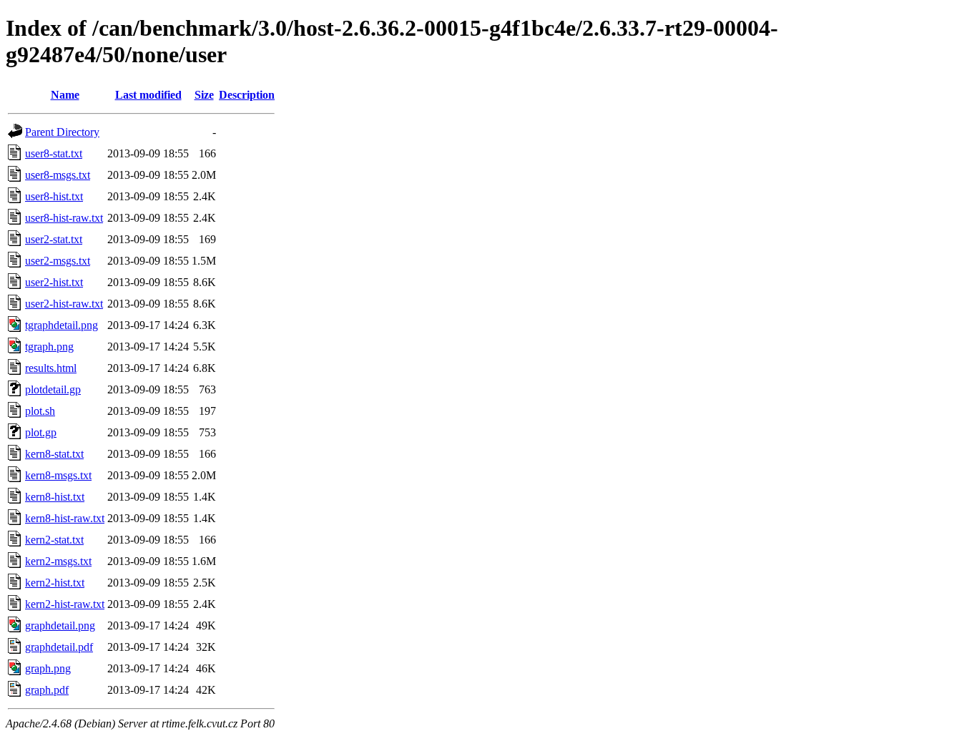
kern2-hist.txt (54, 582)
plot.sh (40, 411)
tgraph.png (49, 346)
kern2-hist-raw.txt (64, 604)
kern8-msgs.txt (58, 475)
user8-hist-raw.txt (64, 218)
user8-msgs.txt (57, 175)
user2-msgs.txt (57, 261)
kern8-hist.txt (54, 497)
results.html (51, 368)
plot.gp (41, 432)
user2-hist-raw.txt (64, 304)
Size (204, 95)
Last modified (148, 95)
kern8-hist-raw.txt (64, 518)
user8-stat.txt (53, 153)
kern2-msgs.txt (58, 561)
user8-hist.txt (54, 196)
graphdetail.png (60, 625)
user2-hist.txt (54, 282)
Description (247, 95)
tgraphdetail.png (61, 325)
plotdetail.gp (53, 389)
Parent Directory (62, 132)
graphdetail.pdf (59, 647)
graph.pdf (47, 690)
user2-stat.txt (53, 239)
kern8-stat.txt (54, 454)
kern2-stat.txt (54, 540)
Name (65, 95)
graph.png (48, 668)
